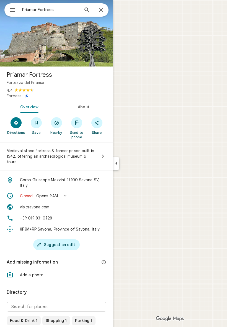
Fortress (14, 95)
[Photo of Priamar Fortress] (56, 33)
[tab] (28, 106)
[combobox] (50, 9)
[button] (56, 195)
